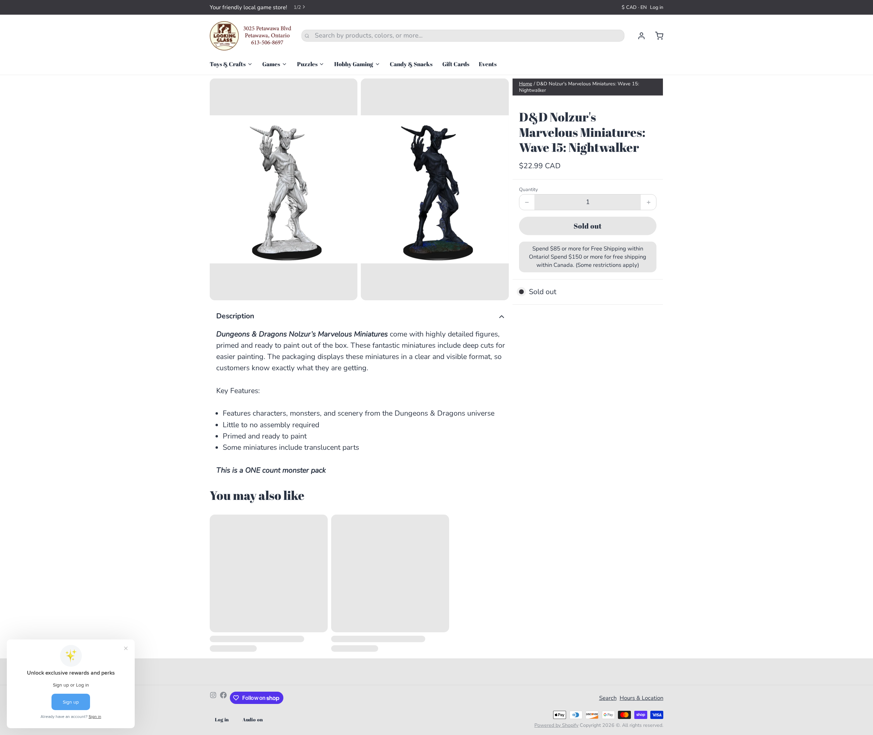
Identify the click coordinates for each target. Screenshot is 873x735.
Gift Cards (455, 64)
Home (525, 84)
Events (488, 64)
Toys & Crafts (228, 64)
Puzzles (307, 64)
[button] (587, 226)
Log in (656, 7)
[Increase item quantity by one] (648, 202)
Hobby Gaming (353, 64)
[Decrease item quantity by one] (527, 202)
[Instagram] (213, 698)
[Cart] (656, 36)
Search (608, 698)
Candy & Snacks (411, 64)
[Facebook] (223, 698)
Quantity (528, 189)
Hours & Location (641, 698)
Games (271, 64)
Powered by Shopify (556, 725)
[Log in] (638, 36)
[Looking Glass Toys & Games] (251, 36)
